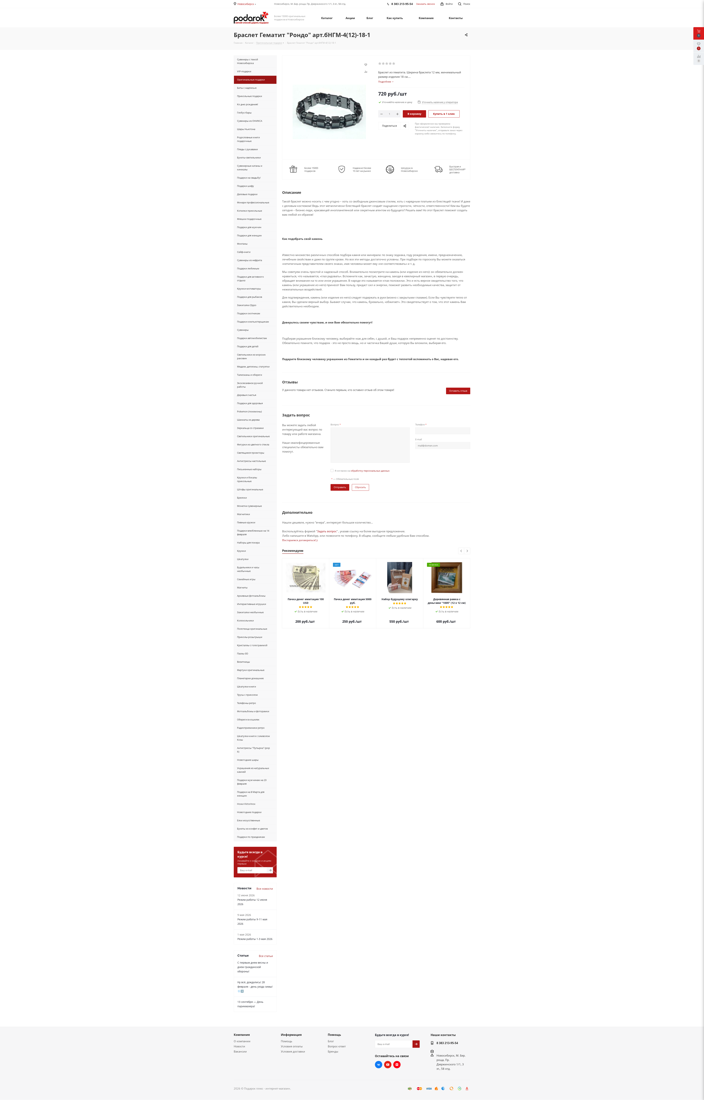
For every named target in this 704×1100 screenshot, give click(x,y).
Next (467, 551)
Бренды (333, 1051)
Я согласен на (362, 470)
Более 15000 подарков (311, 169)
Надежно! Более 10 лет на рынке (362, 169)
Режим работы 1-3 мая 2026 (254, 939)
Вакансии (240, 1051)
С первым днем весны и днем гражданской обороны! (252, 967)
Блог (331, 1041)
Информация (291, 1035)
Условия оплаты (292, 1046)
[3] (387, 63)
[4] (390, 63)
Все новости (264, 888)
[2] (383, 63)
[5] (394, 63)
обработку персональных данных (370, 470)
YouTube (387, 1064)
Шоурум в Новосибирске (409, 169)
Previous (461, 551)
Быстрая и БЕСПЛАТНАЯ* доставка (457, 169)
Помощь (286, 1041)
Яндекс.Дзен (397, 1064)
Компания (242, 1035)
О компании (242, 1041)
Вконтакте (378, 1064)
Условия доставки (293, 1051)
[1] (380, 63)
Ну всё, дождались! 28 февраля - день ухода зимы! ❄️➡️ (255, 986)
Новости (239, 1046)
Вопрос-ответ (337, 1046)
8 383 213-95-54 (447, 1043)
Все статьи (266, 956)
